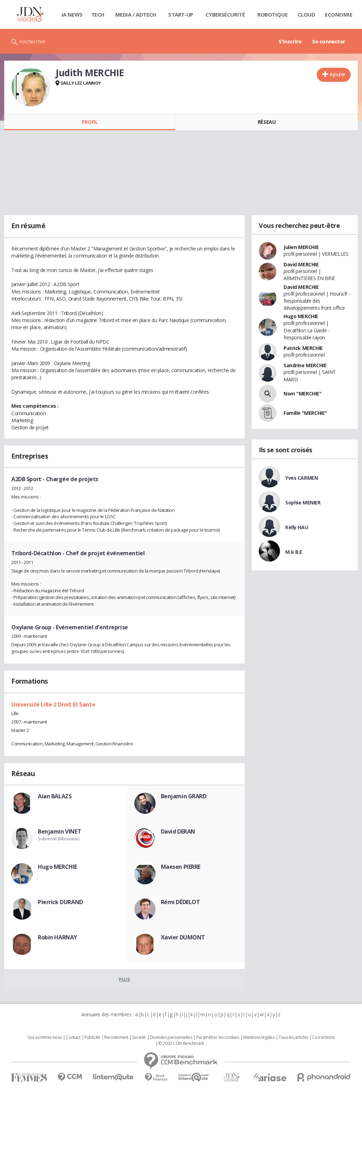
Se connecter (328, 41)
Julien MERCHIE (301, 247)
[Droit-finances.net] (156, 1077)
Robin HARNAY (57, 937)
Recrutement (116, 1037)
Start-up (180, 14)
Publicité (92, 1037)
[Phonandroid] (324, 1077)
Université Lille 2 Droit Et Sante (53, 704)
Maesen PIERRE (181, 867)
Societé (139, 1037)
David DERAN (178, 831)
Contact (73, 1037)
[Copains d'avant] (194, 1077)
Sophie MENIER (303, 502)
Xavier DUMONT (183, 937)
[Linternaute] (113, 1077)
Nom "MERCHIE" (303, 393)
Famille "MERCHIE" (305, 413)
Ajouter (337, 74)
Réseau (266, 122)
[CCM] (70, 1077)
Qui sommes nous (45, 1037)
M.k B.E (293, 552)
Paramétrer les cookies (217, 1037)
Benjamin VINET (59, 831)
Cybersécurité (225, 14)
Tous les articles (293, 1037)
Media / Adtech (135, 14)
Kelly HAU (296, 527)
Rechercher (32, 41)
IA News (72, 14)
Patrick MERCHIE (303, 348)
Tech (97, 14)
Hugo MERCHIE (57, 867)
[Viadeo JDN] (231, 1077)
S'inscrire (290, 41)
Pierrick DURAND (60, 902)
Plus (124, 979)
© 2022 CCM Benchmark (181, 1043)
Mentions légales (258, 1037)
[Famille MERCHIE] (267, 413)
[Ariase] (270, 1077)
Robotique (272, 14)
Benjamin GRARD (183, 796)
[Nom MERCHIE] (267, 393)
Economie (338, 14)
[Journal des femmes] (29, 1077)
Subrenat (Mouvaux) (58, 838)
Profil (90, 122)
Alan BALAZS (54, 796)
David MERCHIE (301, 264)
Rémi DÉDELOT (180, 902)
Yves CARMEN (301, 477)
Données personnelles (171, 1037)
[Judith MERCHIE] (30, 87)
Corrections (323, 1037)
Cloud (306, 14)
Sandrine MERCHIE (305, 365)
